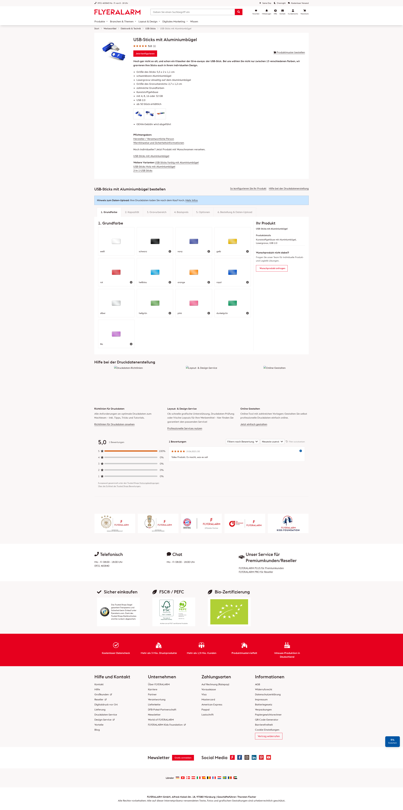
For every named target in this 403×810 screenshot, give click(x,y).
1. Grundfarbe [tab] (109, 212)
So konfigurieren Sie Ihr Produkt (248, 188)
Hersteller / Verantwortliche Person (153, 138)
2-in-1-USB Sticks (142, 170)
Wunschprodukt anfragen (272, 268)
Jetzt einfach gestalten (253, 424)
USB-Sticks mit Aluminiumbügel (151, 156)
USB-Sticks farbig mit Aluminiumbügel (177, 162)
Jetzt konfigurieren (145, 53)
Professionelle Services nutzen (184, 428)
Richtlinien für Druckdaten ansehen (114, 424)
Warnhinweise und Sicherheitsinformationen (158, 142)
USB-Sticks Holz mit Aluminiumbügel (154, 166)
